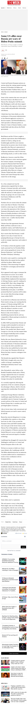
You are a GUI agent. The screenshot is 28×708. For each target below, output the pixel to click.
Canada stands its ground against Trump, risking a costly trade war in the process (17, 663)
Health (19, 7)
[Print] (5, 58)
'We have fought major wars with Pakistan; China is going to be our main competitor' (18, 700)
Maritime (24, 7)
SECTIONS (2, 3)
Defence (15, 7)
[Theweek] (14, 2)
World (6, 32)
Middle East (9, 7)
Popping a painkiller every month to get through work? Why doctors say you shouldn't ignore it (18, 688)
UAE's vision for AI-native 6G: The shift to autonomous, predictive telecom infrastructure (19, 694)
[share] (2, 58)
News (2, 32)
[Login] (25, 3)
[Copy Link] (7, 58)
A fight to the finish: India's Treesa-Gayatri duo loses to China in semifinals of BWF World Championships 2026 (18, 669)
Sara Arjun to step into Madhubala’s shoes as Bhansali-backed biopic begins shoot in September (18, 675)
